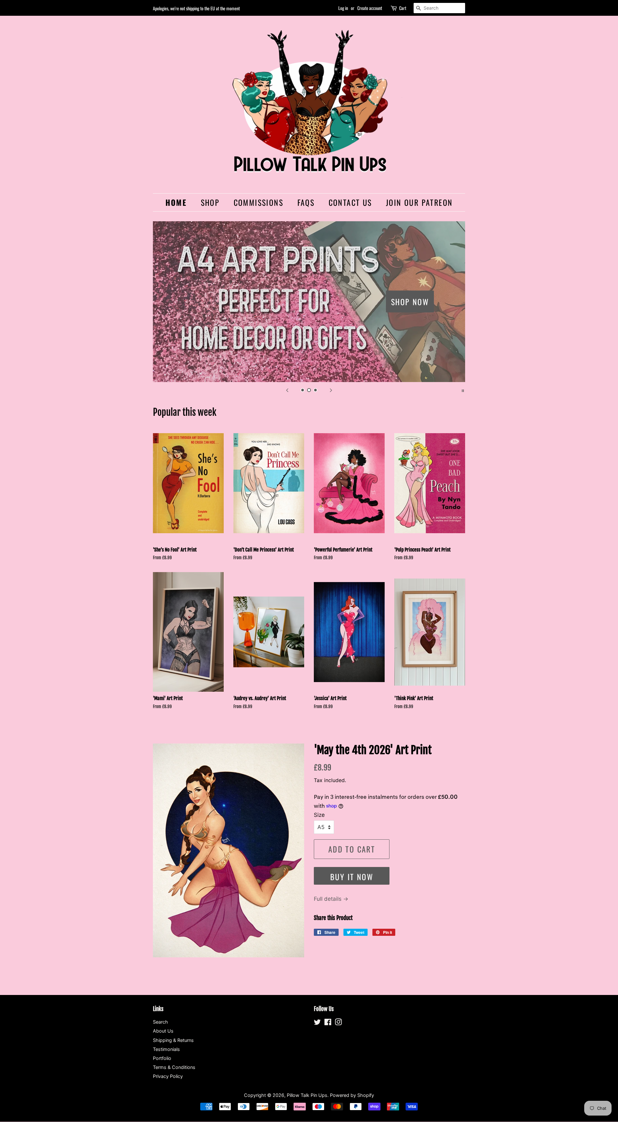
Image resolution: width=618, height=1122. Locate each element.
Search (160, 1022)
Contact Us (350, 202)
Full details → (331, 899)
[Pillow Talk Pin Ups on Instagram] (338, 1023)
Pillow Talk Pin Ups (307, 1095)
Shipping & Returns (173, 1040)
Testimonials (166, 1049)
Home (176, 202)
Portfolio (162, 1058)
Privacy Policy (168, 1076)
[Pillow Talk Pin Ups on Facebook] (328, 1023)
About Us (163, 1031)
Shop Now (410, 301)
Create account (369, 8)
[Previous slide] (287, 390)
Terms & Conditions (174, 1067)
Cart (402, 8)
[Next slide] (331, 390)
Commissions (258, 202)
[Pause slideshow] (463, 390)
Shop (210, 202)
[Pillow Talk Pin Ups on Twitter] (317, 1023)
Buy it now (351, 876)
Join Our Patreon (419, 202)
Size (319, 815)
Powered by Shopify (352, 1095)
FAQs (306, 202)
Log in (343, 8)
